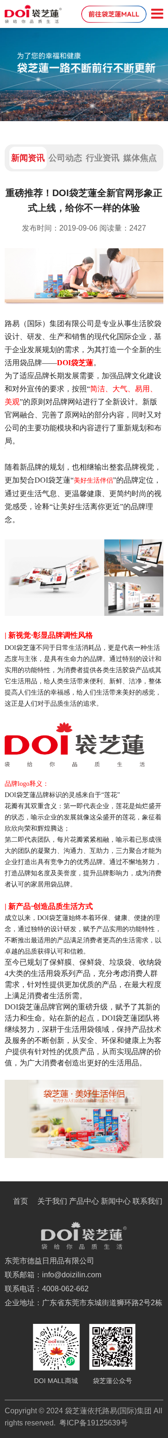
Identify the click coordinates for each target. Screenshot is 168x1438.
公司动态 (65, 158)
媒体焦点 (140, 158)
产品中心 (84, 1201)
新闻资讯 (28, 158)
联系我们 (147, 1201)
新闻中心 (116, 1201)
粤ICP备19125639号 (93, 1423)
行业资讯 (102, 158)
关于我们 (52, 1201)
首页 (20, 1201)
